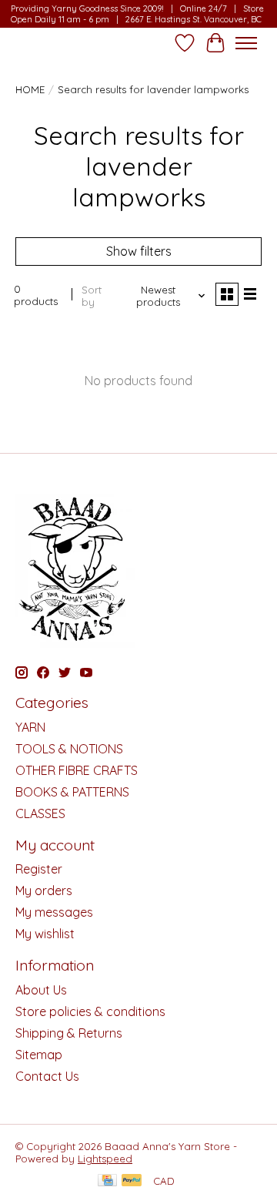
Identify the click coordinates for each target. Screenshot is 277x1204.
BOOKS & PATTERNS (72, 792)
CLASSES (40, 813)
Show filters (139, 251)
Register (38, 869)
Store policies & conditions (90, 1011)
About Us (41, 990)
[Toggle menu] (246, 43)
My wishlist (45, 933)
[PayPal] (132, 1181)
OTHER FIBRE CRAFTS (76, 770)
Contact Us (47, 1076)
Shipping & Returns (68, 1033)
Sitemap (38, 1054)
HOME (30, 89)
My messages (54, 912)
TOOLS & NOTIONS (69, 748)
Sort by (92, 295)
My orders (43, 890)
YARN (30, 727)
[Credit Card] (107, 1181)
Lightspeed (105, 1158)
